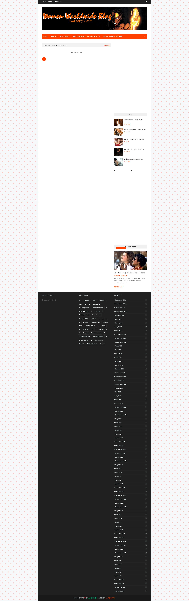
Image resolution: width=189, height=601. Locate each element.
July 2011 (131, 561)
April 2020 (131, 331)
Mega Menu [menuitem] (64, 36)
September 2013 (131, 461)
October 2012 (131, 503)
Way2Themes (92, 598)
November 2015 (131, 377)
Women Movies (92, 344)
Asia (80, 304)
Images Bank (83, 318)
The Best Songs (98, 337)
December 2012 (131, 495)
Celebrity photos (97, 308)
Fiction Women (84, 315)
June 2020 (130, 323)
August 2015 (130, 388)
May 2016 (131, 357)
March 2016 (131, 365)
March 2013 (131, 484)
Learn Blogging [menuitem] (78, 36)
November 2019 (130, 338)
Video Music (99, 340)
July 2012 (131, 515)
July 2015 (131, 392)
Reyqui (118, 275)
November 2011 (131, 545)
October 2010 (131, 591)
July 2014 (130, 423)
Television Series (84, 337)
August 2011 (131, 557)
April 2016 (131, 361)
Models (85, 322)
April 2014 (131, 434)
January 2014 (131, 446)
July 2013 (131, 469)
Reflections (103, 329)
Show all (107, 45)
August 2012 (131, 511)
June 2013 (131, 472)
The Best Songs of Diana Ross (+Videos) (129, 273)
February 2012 (131, 534)
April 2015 (131, 400)
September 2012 (131, 507)
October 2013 (131, 457)
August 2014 (131, 419)
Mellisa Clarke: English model (133, 159)
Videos (81, 344)
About (50, 2)
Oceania (86, 329)
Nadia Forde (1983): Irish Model (134, 149)
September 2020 (130, 311)
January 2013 (131, 492)
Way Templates (110, 598)
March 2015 (131, 403)
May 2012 (131, 522)
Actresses (86, 300)
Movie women (95, 322)
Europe (97, 311)
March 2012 (131, 530)
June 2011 (130, 564)
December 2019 (130, 334)
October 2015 (131, 380)
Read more (118, 287)
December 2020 (130, 300)
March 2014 (131, 438)
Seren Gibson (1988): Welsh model (135, 129)
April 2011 (131, 572)
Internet (93, 318)
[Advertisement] (130, 76)
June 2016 (131, 354)
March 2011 (130, 576)
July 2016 (130, 350)
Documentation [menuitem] (93, 36)
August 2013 (130, 465)
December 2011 (131, 541)
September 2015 (130, 384)
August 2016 (131, 346)
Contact (58, 2)
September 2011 (131, 553)
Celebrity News (84, 308)
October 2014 (131, 411)
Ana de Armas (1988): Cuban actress (133, 121)
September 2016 (131, 342)
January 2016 (131, 369)
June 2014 (131, 426)
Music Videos (121, 248)
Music (81, 326)
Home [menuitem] (45, 36)
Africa (94, 300)
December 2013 (131, 449)
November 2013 (131, 453)
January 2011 (131, 583)
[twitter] (146, 2)
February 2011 (131, 580)
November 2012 (131, 499)
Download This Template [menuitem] (113, 36)
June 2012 (131, 518)
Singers (85, 333)
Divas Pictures (83, 311)
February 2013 (131, 488)
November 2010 (131, 587)
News (103, 326)
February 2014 (131, 442)
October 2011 (130, 549)
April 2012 (131, 526)
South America (96, 333)
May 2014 (131, 430)
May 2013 (131, 476)
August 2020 (130, 315)
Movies (105, 322)
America (102, 300)
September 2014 (130, 415)
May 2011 (131, 568)
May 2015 (131, 396)
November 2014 (130, 407)
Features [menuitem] (54, 36)
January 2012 (131, 538)
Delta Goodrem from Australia (134, 139)
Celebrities (96, 304)
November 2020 (130, 304)
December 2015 (130, 373)
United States (83, 340)
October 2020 (130, 308)
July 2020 (130, 319)
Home (44, 2)
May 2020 (131, 327)
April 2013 (131, 480)
